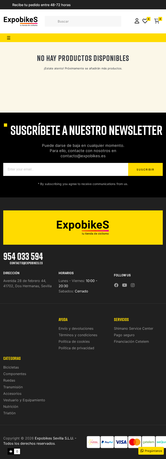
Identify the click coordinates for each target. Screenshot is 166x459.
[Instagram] (133, 285)
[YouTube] (124, 285)
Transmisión (13, 387)
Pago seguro (124, 335)
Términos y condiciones (78, 335)
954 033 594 (23, 256)
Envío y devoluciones (76, 328)
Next (77, 5)
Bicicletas (11, 367)
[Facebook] (116, 285)
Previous (5, 5)
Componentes (14, 374)
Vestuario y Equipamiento (24, 400)
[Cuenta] (137, 21)
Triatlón (9, 413)
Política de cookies (74, 341)
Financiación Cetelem (131, 341)
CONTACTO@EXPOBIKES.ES (26, 263)
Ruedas (9, 380)
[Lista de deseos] (145, 21)
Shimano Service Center (133, 328)
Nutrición (10, 406)
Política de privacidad (76, 348)
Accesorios (12, 393)
